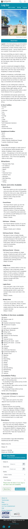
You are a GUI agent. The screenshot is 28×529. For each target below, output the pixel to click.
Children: (5, 477)
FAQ (3, 508)
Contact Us (5, 504)
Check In (5, 462)
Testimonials (5, 500)
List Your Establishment (8, 506)
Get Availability (20, 489)
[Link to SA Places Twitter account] (9, 527)
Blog (3, 502)
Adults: (5, 471)
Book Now (14, 41)
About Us (4, 498)
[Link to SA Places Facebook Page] (4, 527)
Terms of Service (14, 524)
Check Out (6, 466)
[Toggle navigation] (25, 1)
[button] (3, 24)
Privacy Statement (7, 510)
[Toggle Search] (20, 1)
